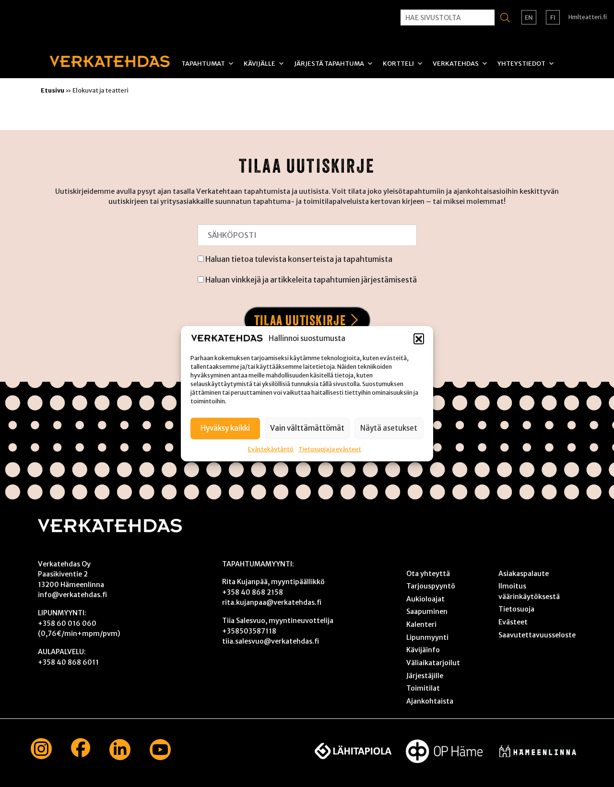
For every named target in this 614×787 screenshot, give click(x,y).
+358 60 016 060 (67, 623)
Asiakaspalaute (523, 573)
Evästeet (513, 622)
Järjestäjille (424, 675)
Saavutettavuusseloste (537, 635)
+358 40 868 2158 (252, 592)
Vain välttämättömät (307, 427)
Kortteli (398, 63)
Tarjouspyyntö (430, 586)
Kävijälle (259, 63)
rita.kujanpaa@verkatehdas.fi (271, 602)
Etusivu (52, 90)
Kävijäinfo (423, 650)
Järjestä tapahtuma (329, 63)
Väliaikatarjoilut (433, 662)
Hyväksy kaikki (225, 427)
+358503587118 (249, 631)
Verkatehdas (456, 63)
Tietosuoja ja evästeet (329, 448)
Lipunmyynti (427, 637)
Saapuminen (427, 611)
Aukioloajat (425, 599)
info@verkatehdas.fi (72, 594)
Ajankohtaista (429, 701)
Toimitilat (423, 688)
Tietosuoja (516, 609)
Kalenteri (421, 624)
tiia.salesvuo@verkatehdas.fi (270, 641)
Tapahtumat (203, 63)
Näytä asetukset (388, 427)
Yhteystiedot (521, 63)
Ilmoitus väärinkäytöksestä (529, 591)
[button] (419, 338)
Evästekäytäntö (271, 448)
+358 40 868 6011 (68, 662)
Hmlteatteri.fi (587, 17)
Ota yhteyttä (428, 573)
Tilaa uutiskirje (300, 320)
